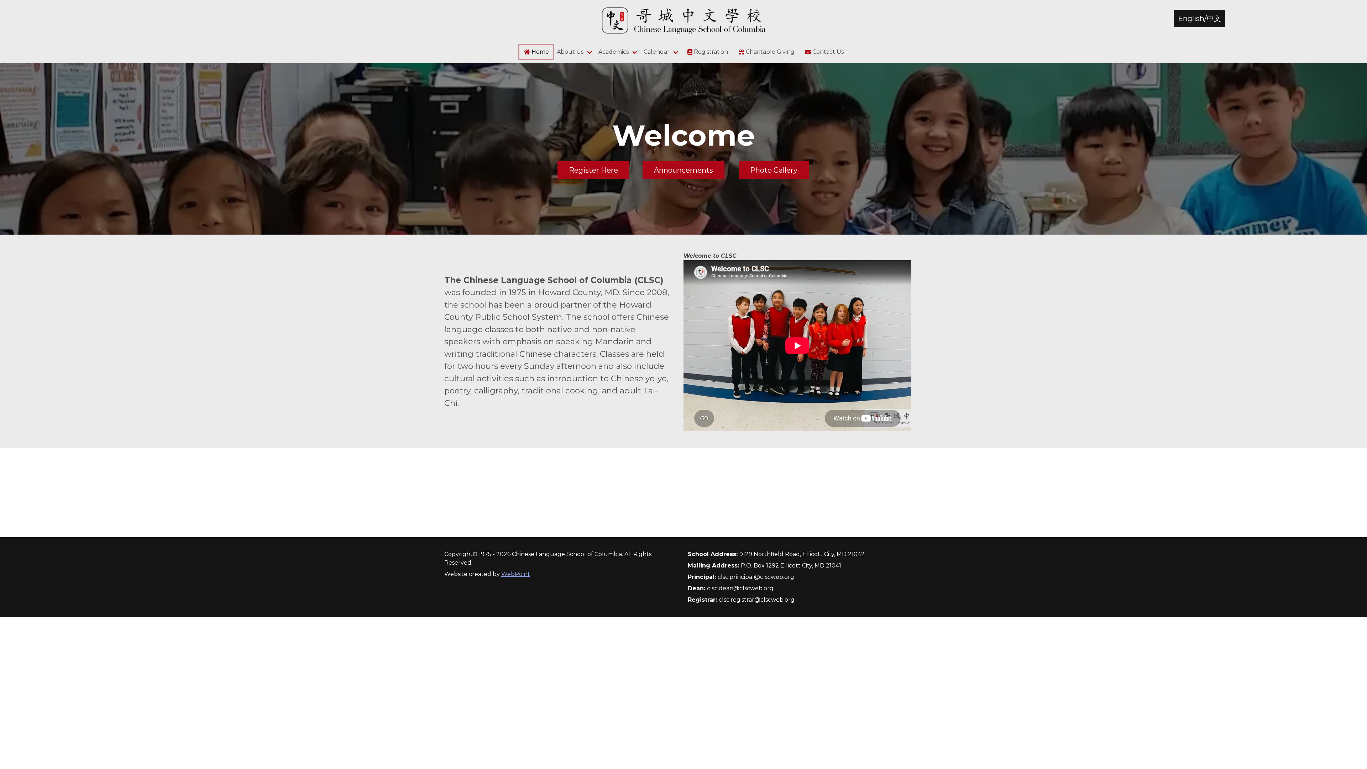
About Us (570, 51)
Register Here (593, 170)
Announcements (683, 170)
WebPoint (515, 574)
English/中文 (1199, 18)
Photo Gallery (773, 170)
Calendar (657, 51)
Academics (613, 51)
